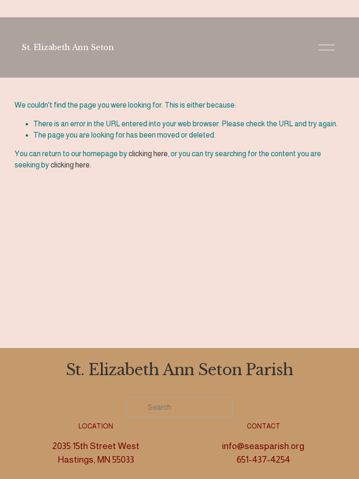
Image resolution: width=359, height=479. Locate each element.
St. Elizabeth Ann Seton (68, 47)
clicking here (148, 154)
